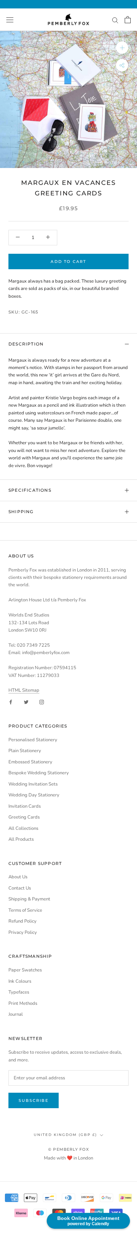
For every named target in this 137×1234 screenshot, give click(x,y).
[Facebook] (10, 701)
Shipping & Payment (29, 899)
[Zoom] (122, 47)
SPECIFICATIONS (29, 490)
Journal (15, 1014)
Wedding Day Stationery (33, 795)
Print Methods (22, 1003)
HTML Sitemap (23, 690)
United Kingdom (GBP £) (65, 1134)
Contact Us (19, 888)
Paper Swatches (25, 970)
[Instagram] (41, 701)
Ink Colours (19, 981)
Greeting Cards (24, 817)
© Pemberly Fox (68, 1149)
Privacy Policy (22, 932)
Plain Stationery (24, 751)
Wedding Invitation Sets (33, 784)
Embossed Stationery (30, 762)
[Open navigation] (9, 19)
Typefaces (18, 992)
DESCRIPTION (26, 344)
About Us (17, 877)
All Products (21, 839)
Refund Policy (22, 921)
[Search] (115, 20)
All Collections (23, 828)
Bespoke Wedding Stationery (38, 773)
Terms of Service (25, 910)
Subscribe (33, 1100)
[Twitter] (26, 701)
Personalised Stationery (32, 740)
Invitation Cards (24, 806)
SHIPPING (21, 511)
